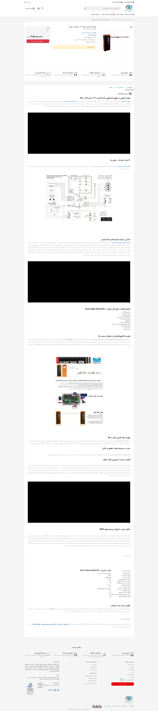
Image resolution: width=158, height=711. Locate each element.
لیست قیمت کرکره (92, 678)
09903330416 (116, 2)
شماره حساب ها (93, 669)
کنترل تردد (131, 677)
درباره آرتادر (94, 664)
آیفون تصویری (131, 674)
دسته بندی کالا (128, 14)
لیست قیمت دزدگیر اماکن (91, 683)
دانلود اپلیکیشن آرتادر (129, 680)
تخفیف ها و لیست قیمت (107, 14)
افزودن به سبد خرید (37, 41)
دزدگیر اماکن (131, 669)
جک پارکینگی (131, 664)
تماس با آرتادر (94, 667)
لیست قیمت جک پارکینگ (91, 676)
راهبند (132, 672)
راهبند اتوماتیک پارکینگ (126, 19)
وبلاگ (25, 2)
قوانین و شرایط (116, 706)
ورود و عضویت (28, 8)
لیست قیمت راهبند (92, 681)
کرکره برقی (131, 667)
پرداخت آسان (122, 684)
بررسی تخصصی (123, 94)
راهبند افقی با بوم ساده (115, 19)
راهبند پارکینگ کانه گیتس (87, 32)
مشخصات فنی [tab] (119, 87)
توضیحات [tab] (130, 87)
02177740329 (127, 2)
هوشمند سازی (120, 14)
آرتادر (133, 19)
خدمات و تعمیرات (95, 14)
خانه (29, 2)
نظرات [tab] (111, 87)
